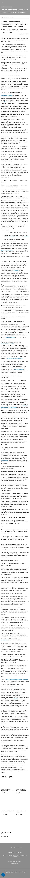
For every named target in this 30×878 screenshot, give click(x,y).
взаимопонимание (5, 640)
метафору (15, 698)
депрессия (26, 236)
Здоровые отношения (6, 95)
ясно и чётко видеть (10, 337)
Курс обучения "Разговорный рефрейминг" (7, 811)
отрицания (15, 270)
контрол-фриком (18, 369)
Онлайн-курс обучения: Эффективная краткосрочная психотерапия (7, 790)
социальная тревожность (12, 236)
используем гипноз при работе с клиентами (17, 679)
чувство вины (4, 460)
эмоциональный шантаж (7, 343)
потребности (4, 101)
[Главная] (2, 7)
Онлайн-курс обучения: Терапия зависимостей (21, 790)
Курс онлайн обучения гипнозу (6, 833)
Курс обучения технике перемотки (21, 811)
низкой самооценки (16, 417)
